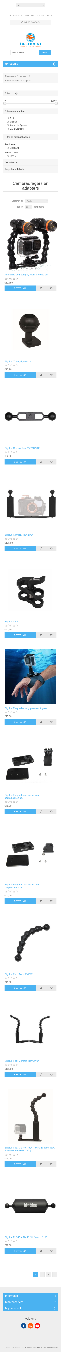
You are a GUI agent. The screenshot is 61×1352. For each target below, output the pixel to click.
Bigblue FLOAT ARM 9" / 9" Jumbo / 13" (26, 1237)
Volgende (54, 1274)
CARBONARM (17, 129)
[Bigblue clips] (30, 590)
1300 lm (13, 156)
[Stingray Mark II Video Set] (30, 243)
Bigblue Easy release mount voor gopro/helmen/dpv (22, 796)
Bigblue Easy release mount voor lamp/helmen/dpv (22, 886)
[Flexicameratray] (30, 1029)
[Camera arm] (30, 416)
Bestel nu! (20, 288)
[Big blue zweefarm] (30, 1205)
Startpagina (10, 76)
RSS (30, 1325)
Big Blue (13, 122)
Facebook (23, 1325)
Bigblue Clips (11, 621)
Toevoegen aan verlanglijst (51, 288)
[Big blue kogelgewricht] (30, 329)
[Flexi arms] (30, 942)
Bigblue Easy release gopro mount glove (26, 708)
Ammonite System (18, 125)
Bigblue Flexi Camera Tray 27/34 (22, 1061)
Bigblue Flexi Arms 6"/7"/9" (19, 974)
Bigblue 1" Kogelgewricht (18, 361)
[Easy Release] (30, 676)
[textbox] (24, 52)
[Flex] (30, 1116)
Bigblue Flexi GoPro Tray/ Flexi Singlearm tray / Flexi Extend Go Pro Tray (30, 1149)
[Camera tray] (30, 503)
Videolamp (14, 148)
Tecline (13, 118)
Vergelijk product (41, 288)
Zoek (44, 53)
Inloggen (29, 16)
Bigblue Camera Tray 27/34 (19, 534)
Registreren (16, 16)
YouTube (37, 1325)
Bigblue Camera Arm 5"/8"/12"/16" (22, 448)
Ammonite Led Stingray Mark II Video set (26, 274)
